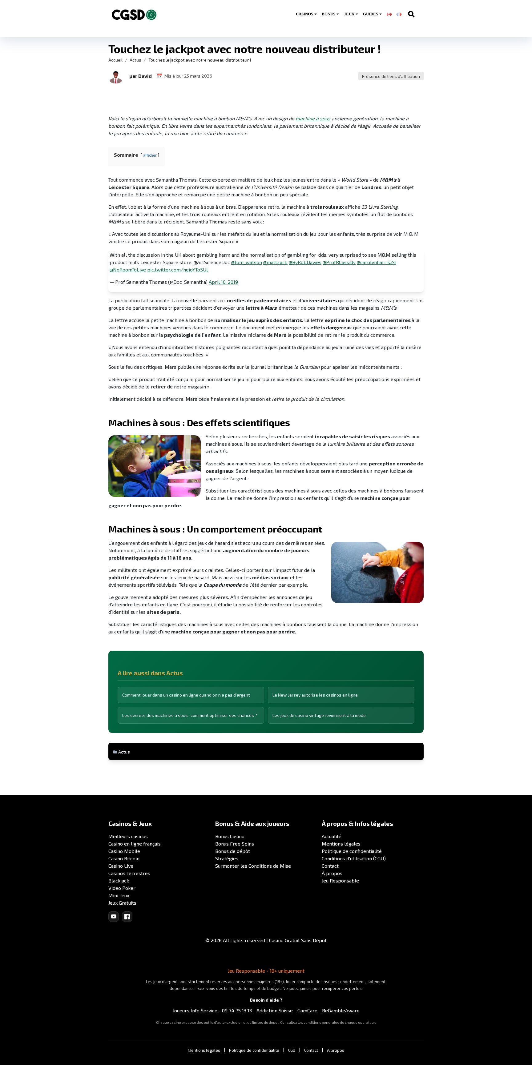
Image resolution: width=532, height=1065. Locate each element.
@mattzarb (275, 262)
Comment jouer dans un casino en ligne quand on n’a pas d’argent (186, 694)
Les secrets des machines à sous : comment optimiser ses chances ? (189, 715)
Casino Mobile (124, 851)
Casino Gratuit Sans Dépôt (298, 940)
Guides (370, 14)
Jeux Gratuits (122, 903)
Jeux (349, 14)
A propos (335, 1050)
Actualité (331, 836)
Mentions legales (204, 1050)
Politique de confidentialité (352, 851)
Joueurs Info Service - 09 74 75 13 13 (212, 1010)
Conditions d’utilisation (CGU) (354, 858)
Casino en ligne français (134, 843)
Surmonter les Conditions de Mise (253, 866)
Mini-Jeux (118, 895)
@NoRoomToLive (128, 269)
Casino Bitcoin (123, 858)
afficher (150, 155)
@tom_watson (246, 262)
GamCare (307, 1010)
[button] (115, 76)
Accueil (115, 59)
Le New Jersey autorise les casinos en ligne (315, 694)
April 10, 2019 (223, 282)
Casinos (304, 14)
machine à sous (313, 118)
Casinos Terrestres (129, 873)
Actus (135, 59)
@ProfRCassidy (339, 262)
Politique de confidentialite (254, 1050)
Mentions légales (341, 843)
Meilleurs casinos (128, 836)
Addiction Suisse (274, 1010)
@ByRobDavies (305, 262)
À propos (332, 873)
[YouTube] (113, 916)
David (145, 76)
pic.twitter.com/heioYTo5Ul (177, 269)
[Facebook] (127, 916)
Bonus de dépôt (232, 851)
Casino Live (120, 866)
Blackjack (118, 880)
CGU (291, 1050)
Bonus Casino (229, 836)
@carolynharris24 (376, 262)
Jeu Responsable (340, 880)
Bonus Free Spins (234, 843)
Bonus (328, 14)
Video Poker (121, 888)
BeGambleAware (341, 1010)
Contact (330, 866)
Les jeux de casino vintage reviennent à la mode (319, 715)
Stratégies (226, 858)
